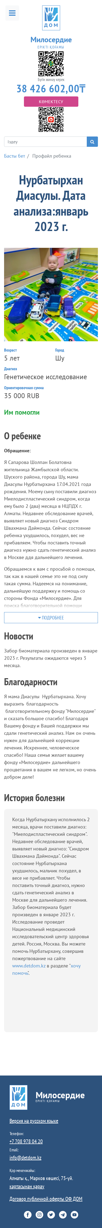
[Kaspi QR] (51, 119)
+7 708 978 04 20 (26, 1141)
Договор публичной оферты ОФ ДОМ (46, 1198)
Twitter (51, 1215)
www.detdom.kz (29, 966)
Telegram (63, 1215)
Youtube (74, 1215)
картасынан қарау (27, 1186)
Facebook (28, 1215)
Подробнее (52, 618)
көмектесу (51, 101)
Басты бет (14, 156)
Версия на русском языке (34, 1120)
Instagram (39, 1215)
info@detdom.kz (25, 1157)
